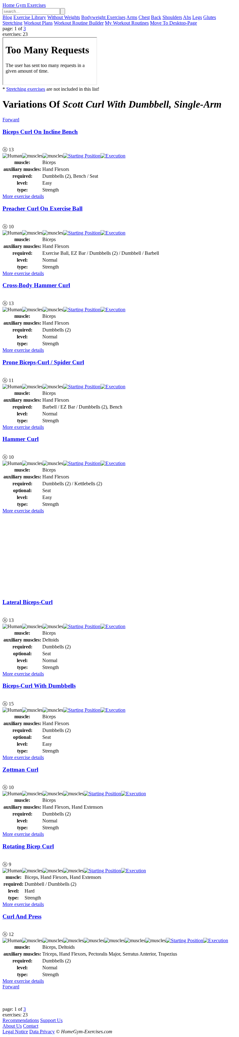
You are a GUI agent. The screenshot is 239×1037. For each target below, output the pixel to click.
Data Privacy (42, 1031)
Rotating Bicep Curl (28, 846)
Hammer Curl (20, 439)
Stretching (12, 23)
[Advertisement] (49, 553)
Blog (7, 17)
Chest (144, 17)
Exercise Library (29, 17)
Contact (30, 1026)
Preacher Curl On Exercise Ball (42, 208)
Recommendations (20, 1020)
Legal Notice (15, 1031)
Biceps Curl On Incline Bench (40, 131)
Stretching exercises (25, 89)
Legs (197, 17)
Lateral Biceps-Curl (27, 602)
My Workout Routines (127, 23)
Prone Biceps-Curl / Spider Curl (43, 362)
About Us (12, 1026)
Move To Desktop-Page (173, 23)
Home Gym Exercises (24, 5)
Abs (187, 17)
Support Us (51, 1020)
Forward (10, 119)
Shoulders (172, 17)
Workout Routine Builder (79, 23)
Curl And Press (21, 916)
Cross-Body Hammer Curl (36, 285)
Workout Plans (38, 23)
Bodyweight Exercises (103, 17)
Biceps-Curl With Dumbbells (39, 685)
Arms (131, 17)
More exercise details (23, 196)
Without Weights (63, 17)
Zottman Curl (20, 769)
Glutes (209, 17)
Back (156, 17)
